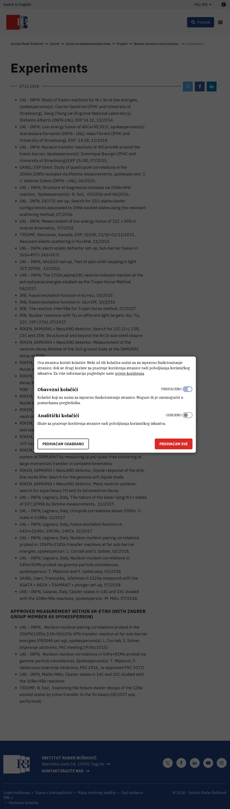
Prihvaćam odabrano (63, 444)
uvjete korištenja (129, 373)
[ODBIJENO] (187, 418)
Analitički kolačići (58, 415)
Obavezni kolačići (58, 389)
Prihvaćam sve (173, 444)
